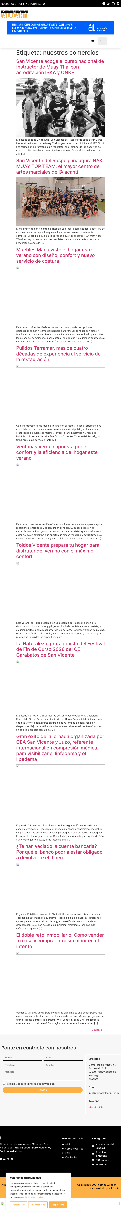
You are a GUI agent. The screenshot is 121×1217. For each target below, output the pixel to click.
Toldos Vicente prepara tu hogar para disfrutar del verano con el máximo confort (57, 550)
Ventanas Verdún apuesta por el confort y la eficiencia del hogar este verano (57, 452)
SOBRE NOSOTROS (12, 4)
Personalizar (18, 1204)
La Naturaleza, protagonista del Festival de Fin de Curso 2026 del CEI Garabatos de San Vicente (60, 649)
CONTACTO (38, 4)
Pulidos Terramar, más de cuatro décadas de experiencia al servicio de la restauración (58, 353)
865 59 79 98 (96, 1107)
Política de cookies (34, 1197)
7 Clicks (115, 1188)
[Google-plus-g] (108, 3)
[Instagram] (113, 3)
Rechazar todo (38, 1204)
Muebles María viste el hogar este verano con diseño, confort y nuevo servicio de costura (55, 255)
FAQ (26, 4)
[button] (92, 41)
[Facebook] (103, 3)
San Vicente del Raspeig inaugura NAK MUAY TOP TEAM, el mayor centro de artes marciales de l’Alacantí (59, 166)
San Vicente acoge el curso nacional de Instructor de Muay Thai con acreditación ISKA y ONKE (60, 66)
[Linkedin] (118, 3)
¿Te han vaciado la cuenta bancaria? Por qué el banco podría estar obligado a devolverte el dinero (59, 851)
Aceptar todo (57, 1204)
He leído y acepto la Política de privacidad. (30, 1084)
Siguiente (98, 1029)
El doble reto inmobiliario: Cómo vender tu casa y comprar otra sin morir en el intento (60, 940)
